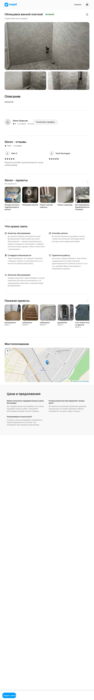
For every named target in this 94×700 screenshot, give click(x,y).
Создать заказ (9, 695)
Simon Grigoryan (20, 121)
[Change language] (87, 4)
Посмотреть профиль (45, 122)
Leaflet (74, 381)
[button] (47, 362)
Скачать (77, 5)
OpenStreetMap (84, 381)
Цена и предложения (23, 394)
